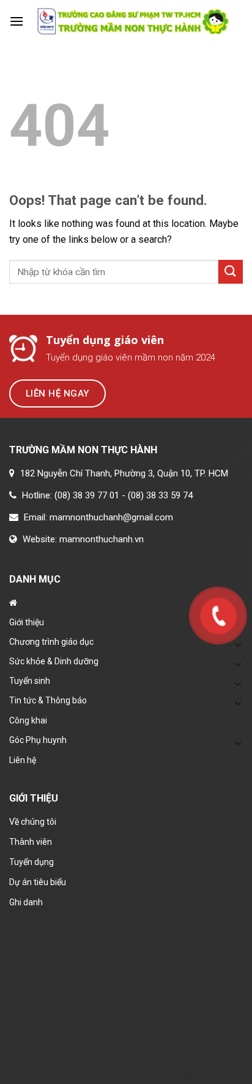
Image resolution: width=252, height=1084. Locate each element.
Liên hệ (22, 760)
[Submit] (230, 272)
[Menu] (16, 21)
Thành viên (30, 842)
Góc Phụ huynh (38, 740)
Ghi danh (26, 902)
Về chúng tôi (32, 822)
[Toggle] (238, 663)
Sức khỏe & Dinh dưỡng (53, 661)
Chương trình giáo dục (51, 642)
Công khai (28, 720)
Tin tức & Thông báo (48, 700)
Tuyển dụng (31, 862)
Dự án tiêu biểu (37, 882)
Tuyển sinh (29, 681)
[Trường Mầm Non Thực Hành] (133, 21)
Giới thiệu (26, 622)
